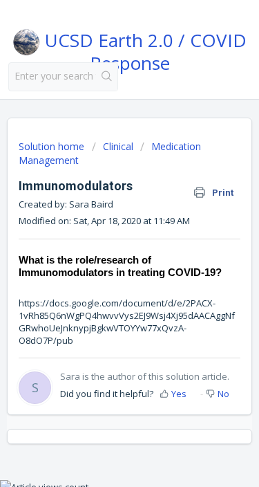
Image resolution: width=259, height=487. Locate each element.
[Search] (106, 77)
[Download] (104, 229)
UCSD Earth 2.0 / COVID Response (143, 49)
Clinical (118, 146)
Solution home (53, 146)
